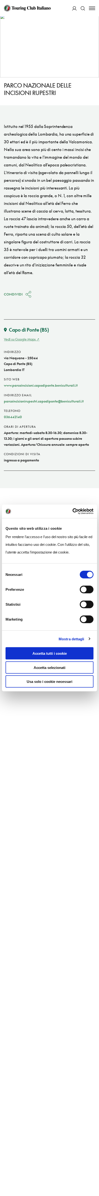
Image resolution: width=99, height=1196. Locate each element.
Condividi (13, 294)
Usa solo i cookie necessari (49, 682)
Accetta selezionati (49, 667)
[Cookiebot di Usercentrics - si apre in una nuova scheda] (72, 511)
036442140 (13, 417)
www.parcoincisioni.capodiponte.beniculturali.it (41, 385)
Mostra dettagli (71, 639)
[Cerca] (82, 8)
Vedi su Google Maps (20, 339)
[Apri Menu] (92, 8)
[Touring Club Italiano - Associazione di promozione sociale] (27, 8)
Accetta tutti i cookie (49, 653)
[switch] (86, 589)
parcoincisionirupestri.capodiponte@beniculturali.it (44, 401)
